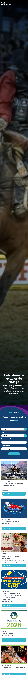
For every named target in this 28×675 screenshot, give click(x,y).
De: (2, 426)
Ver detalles (7, 494)
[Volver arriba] (24, 669)
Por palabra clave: (7, 439)
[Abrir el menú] (24, 4)
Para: (3, 432)
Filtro (11, 454)
